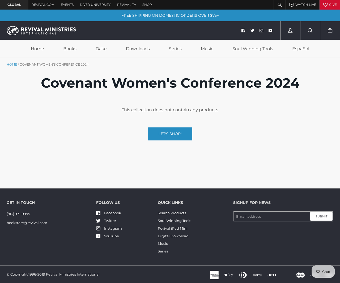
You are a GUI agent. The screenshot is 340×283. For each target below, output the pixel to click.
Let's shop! (170, 133)
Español (300, 48)
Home (37, 48)
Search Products (172, 213)
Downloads (138, 48)
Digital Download (173, 236)
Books (69, 48)
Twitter (110, 220)
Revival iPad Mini (173, 228)
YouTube (111, 236)
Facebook (112, 213)
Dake (101, 48)
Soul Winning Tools (252, 48)
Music (207, 48)
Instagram (113, 228)
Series (175, 48)
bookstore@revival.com (27, 223)
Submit (321, 216)
